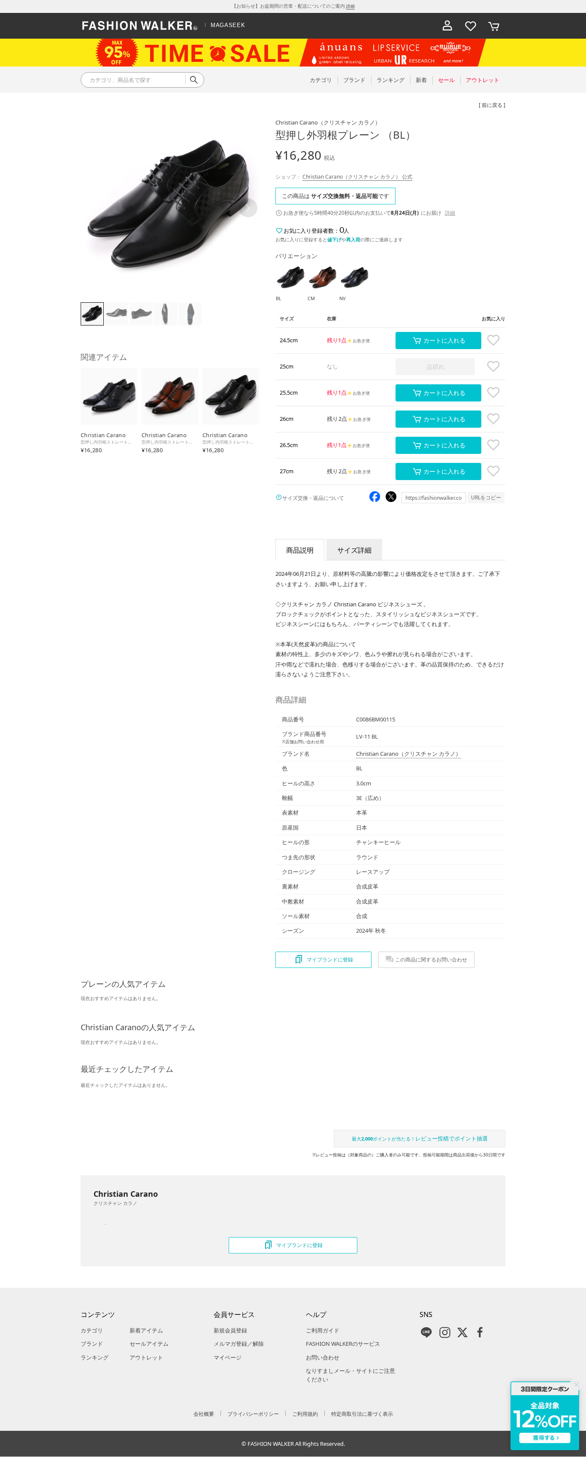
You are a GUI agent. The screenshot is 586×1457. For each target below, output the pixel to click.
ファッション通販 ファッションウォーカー (139, 26)
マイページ (228, 1357)
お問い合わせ (322, 1357)
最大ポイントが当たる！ (420, 1138)
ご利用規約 (305, 1413)
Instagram (445, 1332)
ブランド (92, 1343)
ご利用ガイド (322, 1330)
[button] (248, 207)
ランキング (95, 1357)
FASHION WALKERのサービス (343, 1343)
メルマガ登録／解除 (239, 1343)
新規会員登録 (230, 1330)
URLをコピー (486, 497)
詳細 (350, 6)
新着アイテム (146, 1330)
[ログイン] (447, 26)
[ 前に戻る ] (492, 105)
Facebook (480, 1332)
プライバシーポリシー (253, 1413)
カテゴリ (92, 1330)
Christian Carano (328, 122)
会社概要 (203, 1413)
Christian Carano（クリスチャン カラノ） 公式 (357, 176)
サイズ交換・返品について (313, 498)
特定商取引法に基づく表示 (362, 1413)
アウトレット (146, 1357)
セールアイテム (149, 1343)
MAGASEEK (228, 25)
